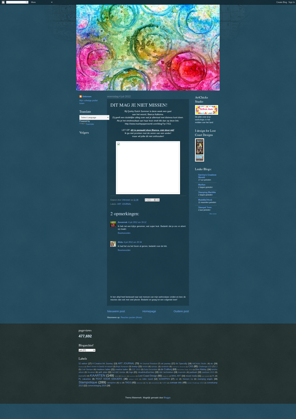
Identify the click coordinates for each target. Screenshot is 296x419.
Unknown (86, 96)
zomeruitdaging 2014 (97, 385)
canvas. (154, 366)
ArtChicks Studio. (199, 364)
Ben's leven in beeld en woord (100, 366)
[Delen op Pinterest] (158, 199)
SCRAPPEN (164, 379)
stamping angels (205, 379)
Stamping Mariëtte (207, 192)
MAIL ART (176, 376)
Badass (81, 366)
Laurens (132, 376)
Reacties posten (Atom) (131, 317)
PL (213, 376)
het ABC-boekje (118, 372)
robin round (147, 379)
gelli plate (103, 372)
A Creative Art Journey (102, 363)
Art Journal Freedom (148, 364)
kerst (116, 376)
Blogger (167, 397)
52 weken (83, 363)
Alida (120, 242)
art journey (166, 363)
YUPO (164, 383)
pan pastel (205, 376)
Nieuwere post (116, 311)
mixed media (191, 376)
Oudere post (181, 311)
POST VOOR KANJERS (109, 379)
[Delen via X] (152, 199)
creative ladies (121, 369)
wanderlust (155, 383)
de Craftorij (166, 369)
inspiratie (182, 372)
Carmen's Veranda (178, 366)
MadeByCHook (205, 200)
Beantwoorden (124, 233)
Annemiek (122, 222)
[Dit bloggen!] (149, 199)
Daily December (150, 369)
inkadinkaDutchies (146, 372)
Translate (90, 124)
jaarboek (193, 372)
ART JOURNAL (124, 204)
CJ (216, 366)
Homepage (149, 311)
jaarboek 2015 (208, 372)
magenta (165, 376)
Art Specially (181, 363)
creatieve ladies (103, 369)
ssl (177, 379)
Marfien (201, 185)
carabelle (165, 366)
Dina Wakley (201, 369)
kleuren (124, 376)
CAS (190, 366)
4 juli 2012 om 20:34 (133, 242)
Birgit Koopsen (122, 366)
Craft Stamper (87, 369)
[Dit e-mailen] (146, 199)
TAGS (128, 382)
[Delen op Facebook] (155, 199)
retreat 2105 (133, 379)
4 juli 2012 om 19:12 (137, 222)
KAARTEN (97, 375)
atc (211, 363)
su (120, 383)
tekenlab (140, 383)
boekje (135, 366)
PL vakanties (85, 379)
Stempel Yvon (205, 207)
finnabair (91, 372)
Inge (131, 372)
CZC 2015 (136, 369)
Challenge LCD (205, 366)
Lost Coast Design (147, 375)
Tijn (147, 383)
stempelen (111, 383)
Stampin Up (188, 379)
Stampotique (88, 382)
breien (145, 366)
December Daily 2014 (185, 369)
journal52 (83, 376)
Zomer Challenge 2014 (195, 383)
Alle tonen (213, 214)
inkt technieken (166, 372)
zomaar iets (176, 382)
